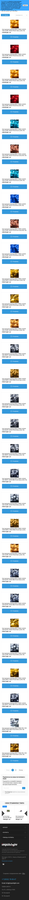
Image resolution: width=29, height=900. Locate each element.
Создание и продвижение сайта (12, 873)
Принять (25, 5)
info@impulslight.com (12, 883)
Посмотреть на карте (7, 861)
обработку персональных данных (11, 2)
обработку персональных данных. (15, 792)
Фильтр (6, 15)
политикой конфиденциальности (10, 8)
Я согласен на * (15, 792)
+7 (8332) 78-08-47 (9, 879)
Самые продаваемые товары (14, 803)
